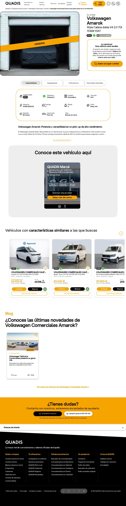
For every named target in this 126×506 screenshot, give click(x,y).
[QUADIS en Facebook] (73, 491)
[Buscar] (118, 4)
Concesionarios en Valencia (61, 465)
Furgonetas (9, 468)
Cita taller (100, 3)
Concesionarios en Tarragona (62, 468)
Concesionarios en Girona (61, 471)
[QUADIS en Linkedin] (68, 491)
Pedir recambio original (86, 471)
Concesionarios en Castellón (62, 474)
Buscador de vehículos (86, 468)
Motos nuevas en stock (14, 465)
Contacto (81, 459)
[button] (121, 233)
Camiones (9, 471)
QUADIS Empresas (35, 468)
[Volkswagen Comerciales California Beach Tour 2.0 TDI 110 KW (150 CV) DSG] (72, 254)
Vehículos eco (10, 474)
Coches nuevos (11, 462)
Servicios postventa (35, 462)
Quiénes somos (106, 459)
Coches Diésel (10, 481)
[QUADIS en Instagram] (78, 491)
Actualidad (104, 465)
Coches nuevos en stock (14, 459)
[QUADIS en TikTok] (63, 491)
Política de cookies (11, 491)
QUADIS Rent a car (35, 465)
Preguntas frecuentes (86, 462)
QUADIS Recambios (35, 474)
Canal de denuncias (50, 491)
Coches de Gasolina (12, 478)
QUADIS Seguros (34, 471)
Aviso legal (23, 491)
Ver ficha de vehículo (29, 293)
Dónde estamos (84, 3)
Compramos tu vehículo (37, 459)
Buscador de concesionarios (61, 459)
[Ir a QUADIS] (14, 4)
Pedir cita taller (84, 465)
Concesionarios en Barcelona (62, 462)
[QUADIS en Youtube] (84, 491)
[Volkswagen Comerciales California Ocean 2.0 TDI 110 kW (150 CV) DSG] (29, 254)
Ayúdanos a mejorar (35, 491)
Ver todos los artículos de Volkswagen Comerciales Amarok (62, 387)
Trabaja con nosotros (108, 462)
